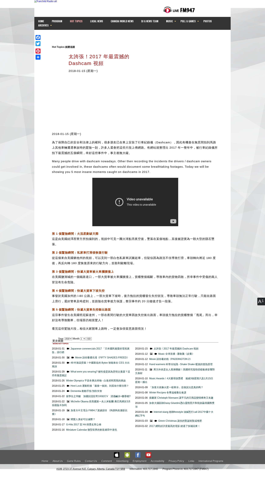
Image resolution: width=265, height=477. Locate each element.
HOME (41, 21)
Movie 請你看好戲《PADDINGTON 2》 (170, 359)
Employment (139, 461)
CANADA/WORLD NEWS (122, 21)
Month (76, 338)
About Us (58, 461)
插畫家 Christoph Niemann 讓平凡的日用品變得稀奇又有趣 (181, 397)
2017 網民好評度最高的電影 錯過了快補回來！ (174, 426)
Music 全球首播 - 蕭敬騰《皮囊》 (176, 354)
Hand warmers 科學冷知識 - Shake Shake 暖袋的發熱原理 (181, 364)
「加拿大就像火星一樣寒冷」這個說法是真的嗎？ (176, 387)
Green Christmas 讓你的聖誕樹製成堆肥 (180, 421)
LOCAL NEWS (96, 21)
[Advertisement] (135, 36)
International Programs (211, 461)
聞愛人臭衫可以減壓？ (82, 419)
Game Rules (74, 461)
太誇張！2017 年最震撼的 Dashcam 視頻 (175, 348)
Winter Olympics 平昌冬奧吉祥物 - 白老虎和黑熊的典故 (96, 380)
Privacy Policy (176, 461)
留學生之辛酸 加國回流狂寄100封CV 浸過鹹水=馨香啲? (98, 396)
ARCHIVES (43, 25)
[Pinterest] (38, 51)
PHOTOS (207, 21)
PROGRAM (57, 21)
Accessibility (157, 461)
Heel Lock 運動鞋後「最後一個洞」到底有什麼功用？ (99, 385)
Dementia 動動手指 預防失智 (86, 391)
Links (191, 461)
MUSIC (169, 21)
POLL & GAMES (188, 21)
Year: (61, 338)
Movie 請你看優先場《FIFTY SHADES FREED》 (102, 357)
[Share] (38, 57)
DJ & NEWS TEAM (149, 21)
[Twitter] (38, 44)
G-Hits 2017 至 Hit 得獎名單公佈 (83, 424)
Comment (106, 461)
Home (45, 461)
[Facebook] (38, 37)
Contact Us (91, 461)
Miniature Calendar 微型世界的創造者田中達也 (91, 429)
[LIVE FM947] (179, 9)
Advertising (122, 461)
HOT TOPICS (76, 21)
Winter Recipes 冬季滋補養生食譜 (167, 392)
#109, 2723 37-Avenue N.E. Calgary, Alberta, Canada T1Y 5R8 (90, 469)
